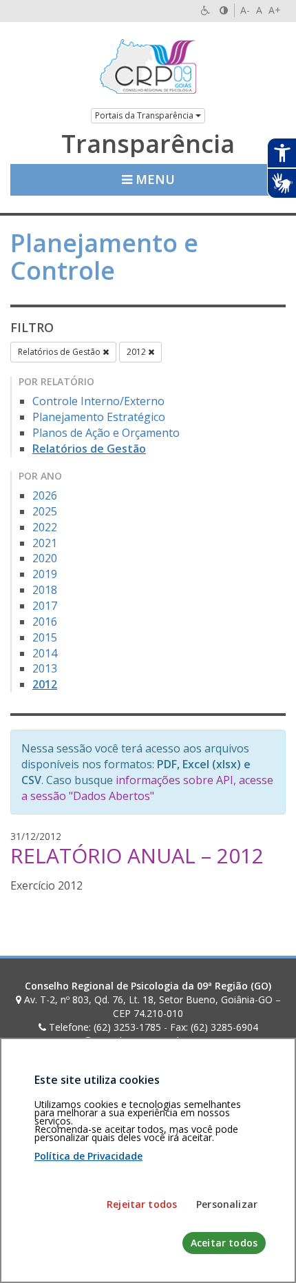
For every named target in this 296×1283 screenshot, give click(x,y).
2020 (44, 558)
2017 (44, 605)
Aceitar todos (224, 1242)
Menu (153, 179)
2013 (44, 668)
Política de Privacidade (88, 1155)
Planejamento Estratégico (98, 416)
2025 (44, 511)
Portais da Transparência (145, 115)
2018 (44, 589)
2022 (44, 527)
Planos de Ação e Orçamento (106, 432)
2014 (44, 653)
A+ (274, 10)
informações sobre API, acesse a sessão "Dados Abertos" (147, 787)
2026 (44, 495)
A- (245, 10)
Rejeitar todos (142, 1204)
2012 (137, 352)
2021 (44, 543)
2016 (44, 621)
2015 (44, 637)
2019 (44, 574)
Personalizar (226, 1204)
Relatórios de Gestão (60, 352)
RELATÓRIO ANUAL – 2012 (137, 855)
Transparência (148, 144)
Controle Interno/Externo (98, 401)
